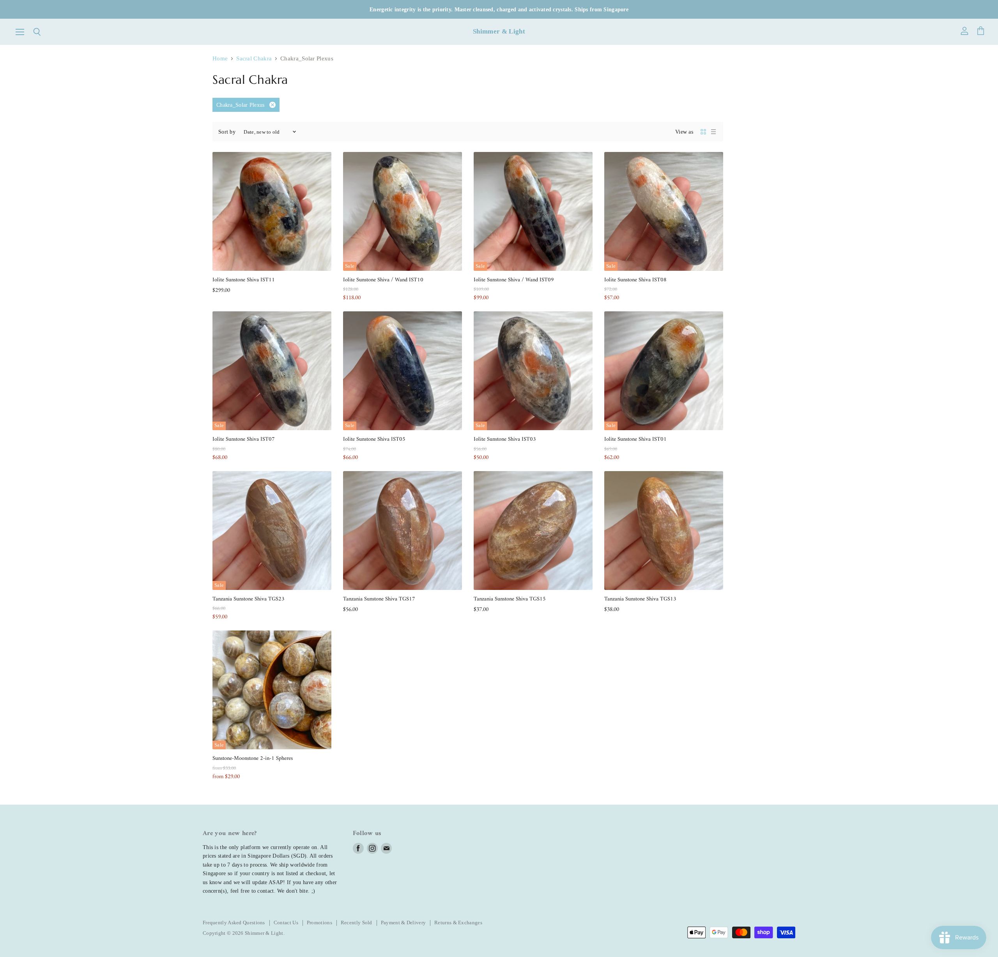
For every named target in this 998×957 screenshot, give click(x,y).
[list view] (713, 132)
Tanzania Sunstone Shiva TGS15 (510, 599)
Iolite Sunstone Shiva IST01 (635, 439)
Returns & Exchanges (458, 922)
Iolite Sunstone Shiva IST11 (243, 280)
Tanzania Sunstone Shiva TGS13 (640, 599)
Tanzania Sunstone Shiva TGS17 (379, 599)
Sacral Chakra (254, 58)
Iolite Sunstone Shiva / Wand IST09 (514, 280)
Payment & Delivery (403, 922)
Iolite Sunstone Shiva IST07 (243, 439)
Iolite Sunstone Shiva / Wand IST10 (383, 280)
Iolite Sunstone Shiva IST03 (505, 439)
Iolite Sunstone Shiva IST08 (635, 280)
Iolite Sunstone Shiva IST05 (374, 439)
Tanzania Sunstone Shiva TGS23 (248, 599)
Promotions (319, 922)
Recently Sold (356, 922)
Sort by (226, 132)
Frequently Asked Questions (234, 922)
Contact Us (286, 922)
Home (220, 58)
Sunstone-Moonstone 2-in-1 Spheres (252, 758)
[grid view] (703, 132)
